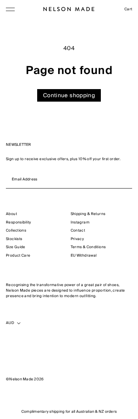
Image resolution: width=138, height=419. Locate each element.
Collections (16, 230)
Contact (78, 230)
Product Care (18, 255)
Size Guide (15, 247)
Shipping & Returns (88, 214)
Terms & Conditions (88, 247)
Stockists (14, 239)
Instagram (80, 222)
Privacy (77, 239)
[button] (10, 9)
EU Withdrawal (84, 255)
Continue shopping (69, 95)
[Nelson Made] (68, 9)
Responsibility (18, 222)
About (11, 214)
